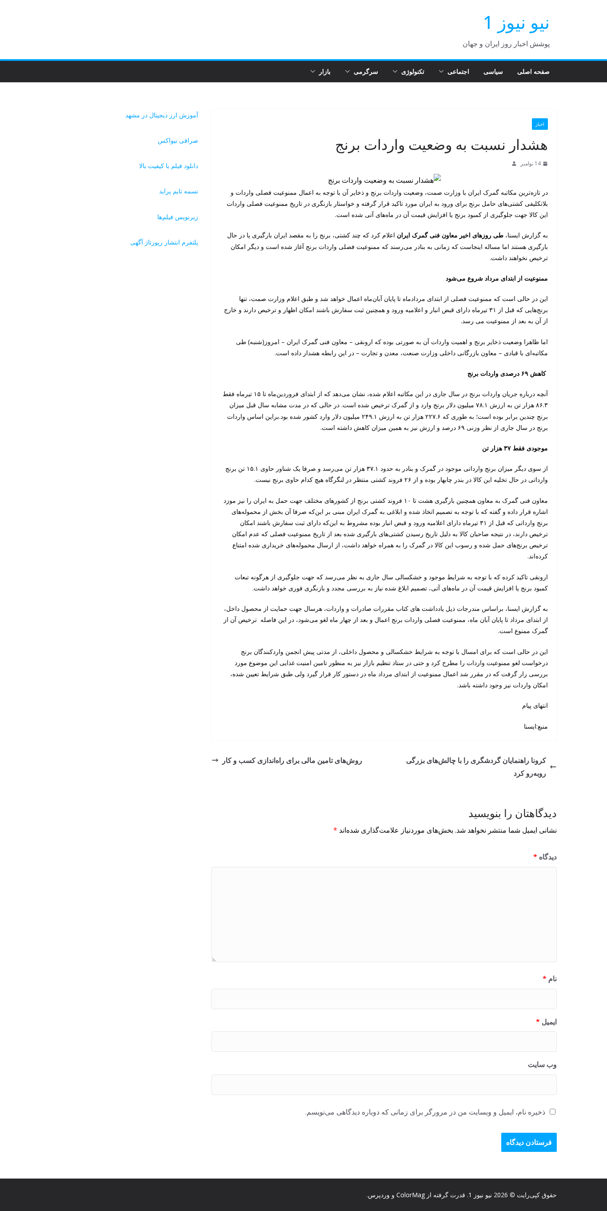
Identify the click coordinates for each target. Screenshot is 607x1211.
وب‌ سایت (542, 1064)
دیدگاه (545, 857)
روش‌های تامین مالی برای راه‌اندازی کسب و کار (292, 760)
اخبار (539, 124)
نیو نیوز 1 (516, 22)
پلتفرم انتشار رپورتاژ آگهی (164, 242)
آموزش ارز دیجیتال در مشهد (161, 115)
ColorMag (410, 1195)
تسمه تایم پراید (178, 191)
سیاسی (493, 71)
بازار (325, 71)
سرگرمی (366, 71)
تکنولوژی (412, 71)
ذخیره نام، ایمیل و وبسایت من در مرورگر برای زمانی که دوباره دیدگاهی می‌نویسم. (425, 1112)
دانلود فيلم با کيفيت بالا (168, 165)
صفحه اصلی (533, 71)
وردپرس (379, 1195)
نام (550, 978)
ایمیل (546, 1022)
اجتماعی (458, 71)
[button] (443, 71)
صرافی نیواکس (178, 140)
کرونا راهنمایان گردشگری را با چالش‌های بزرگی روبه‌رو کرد (476, 766)
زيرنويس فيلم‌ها (177, 217)
